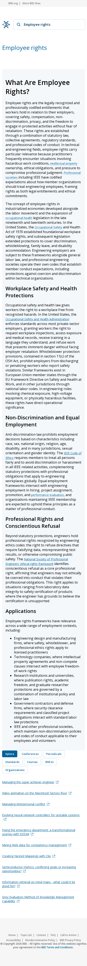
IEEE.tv (49, 762)
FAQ (53, 935)
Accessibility (13, 940)
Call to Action (68, 935)
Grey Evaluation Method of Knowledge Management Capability (38, 899)
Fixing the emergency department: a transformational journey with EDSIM (38, 832)
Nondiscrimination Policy (40, 940)
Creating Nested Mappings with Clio (26, 856)
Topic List (26, 935)
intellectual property (63, 163)
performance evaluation (47, 495)
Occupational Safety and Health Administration (37, 319)
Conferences (30, 754)
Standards (12, 762)
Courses (32, 762)
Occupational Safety (48, 227)
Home (12, 935)
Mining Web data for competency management (34, 845)
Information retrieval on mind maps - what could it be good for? (38, 884)
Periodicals (53, 754)
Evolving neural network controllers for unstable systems (41, 815)
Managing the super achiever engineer (28, 782)
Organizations (14, 770)
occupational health (18, 218)
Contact (41, 935)
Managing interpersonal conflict (23, 804)
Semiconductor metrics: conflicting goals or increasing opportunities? (39, 869)
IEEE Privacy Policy (70, 940)
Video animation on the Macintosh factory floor (34, 793)
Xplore (9, 754)
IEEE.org (13, 3)
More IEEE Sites (32, 3)
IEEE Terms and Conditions (57, 947)
